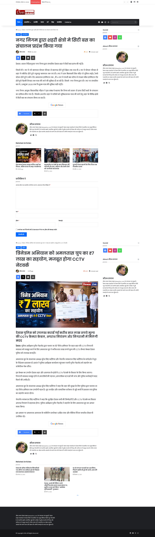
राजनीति (36, 22)
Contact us (68, 22)
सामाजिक (59, 22)
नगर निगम (25, 34)
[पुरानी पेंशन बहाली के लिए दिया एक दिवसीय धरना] (85, 155)
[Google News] (56, 105)
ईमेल (17, 221)
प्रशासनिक (26, 22)
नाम (17, 212)
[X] (23, 58)
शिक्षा (52, 22)
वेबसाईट (61, 221)
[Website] (31, 135)
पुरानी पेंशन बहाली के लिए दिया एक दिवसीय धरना (85, 166)
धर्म (48, 22)
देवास (18, 22)
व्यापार (42, 22)
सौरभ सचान (22, 52)
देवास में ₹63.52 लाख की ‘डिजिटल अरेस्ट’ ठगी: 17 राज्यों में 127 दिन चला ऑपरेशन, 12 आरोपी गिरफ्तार (66, 2)
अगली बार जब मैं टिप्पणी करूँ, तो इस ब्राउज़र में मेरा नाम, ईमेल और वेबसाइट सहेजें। (37, 229)
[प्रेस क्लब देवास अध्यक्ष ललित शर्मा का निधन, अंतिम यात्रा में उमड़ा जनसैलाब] (28, 155)
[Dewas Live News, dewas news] (25, 12)
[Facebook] (18, 58)
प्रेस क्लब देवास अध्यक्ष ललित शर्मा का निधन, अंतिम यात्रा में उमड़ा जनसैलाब (28, 166)
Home (19, 30)
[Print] (33, 58)
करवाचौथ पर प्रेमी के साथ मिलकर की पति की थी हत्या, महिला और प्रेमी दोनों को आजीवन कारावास (57, 167)
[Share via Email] (28, 58)
